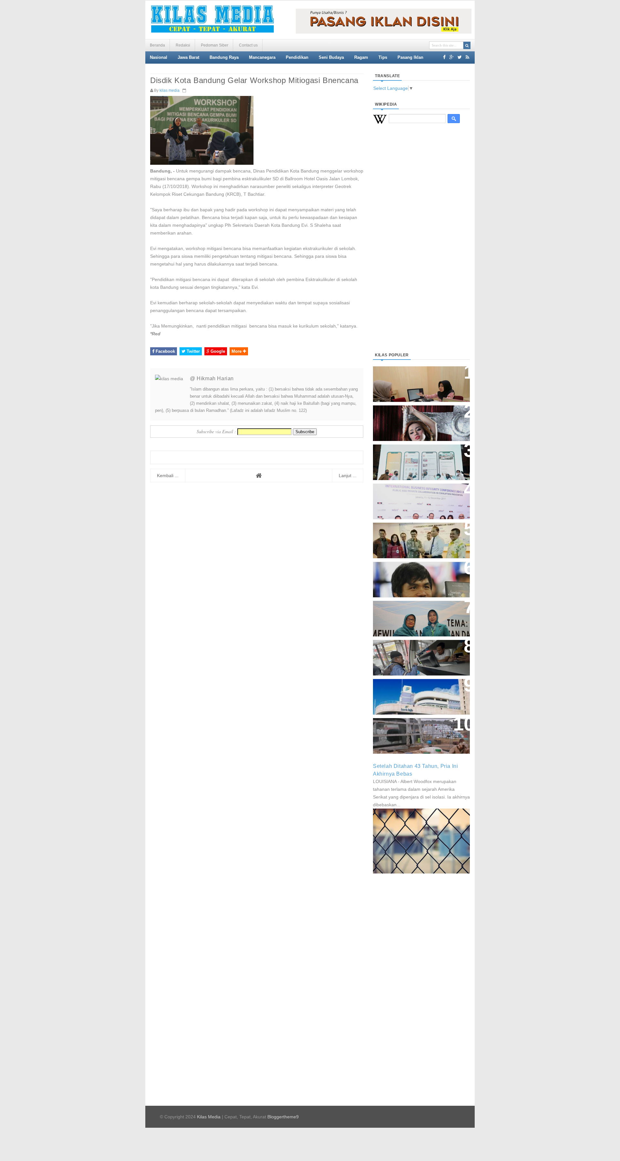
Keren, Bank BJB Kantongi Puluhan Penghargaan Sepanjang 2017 (420, 497)
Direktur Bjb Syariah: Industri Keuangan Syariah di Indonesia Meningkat (418, 380)
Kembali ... (168, 475)
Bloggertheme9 (283, 1116)
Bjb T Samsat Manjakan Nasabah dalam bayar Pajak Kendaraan (419, 651)
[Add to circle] (451, 57)
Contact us (248, 45)
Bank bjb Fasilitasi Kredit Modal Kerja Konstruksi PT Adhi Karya (419, 534)
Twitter (192, 351)
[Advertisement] (421, 246)
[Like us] (444, 57)
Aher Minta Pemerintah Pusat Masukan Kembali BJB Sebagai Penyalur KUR (417, 693)
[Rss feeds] (467, 57)
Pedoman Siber (214, 45)
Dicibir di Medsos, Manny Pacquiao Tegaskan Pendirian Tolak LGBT (415, 576)
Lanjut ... (347, 475)
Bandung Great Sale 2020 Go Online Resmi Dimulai (414, 455)
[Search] (466, 45)
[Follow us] (459, 57)
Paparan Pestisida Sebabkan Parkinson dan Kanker (414, 729)
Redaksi (183, 45)
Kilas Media (209, 1116)
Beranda (157, 45)
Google (217, 351)
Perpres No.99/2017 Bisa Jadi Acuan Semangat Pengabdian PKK (415, 615)
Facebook (164, 351)
